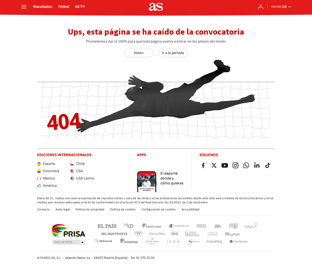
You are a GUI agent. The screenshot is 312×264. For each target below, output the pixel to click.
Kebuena (232, 234)
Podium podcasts (152, 242)
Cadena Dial (174, 234)
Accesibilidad (190, 209)
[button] (69, 242)
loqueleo (214, 242)
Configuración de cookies (158, 209)
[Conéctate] (260, 7)
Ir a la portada (173, 52)
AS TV (80, 7)
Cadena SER (201, 226)
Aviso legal (63, 209)
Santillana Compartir (178, 226)
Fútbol (63, 7)
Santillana (151, 226)
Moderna (129, 242)
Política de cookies (123, 209)
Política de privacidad (90, 209)
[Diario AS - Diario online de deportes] (156, 7)
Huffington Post (114, 234)
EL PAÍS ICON (173, 242)
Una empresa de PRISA (68, 230)
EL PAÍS (107, 226)
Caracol (251, 226)
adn (233, 226)
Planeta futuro (212, 234)
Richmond (103, 241)
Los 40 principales (128, 226)
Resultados (42, 7)
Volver (139, 52)
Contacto (43, 209)
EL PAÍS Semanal (192, 234)
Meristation (238, 242)
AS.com (218, 226)
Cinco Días (157, 234)
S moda (193, 242)
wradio (138, 234)
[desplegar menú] (23, 6)
